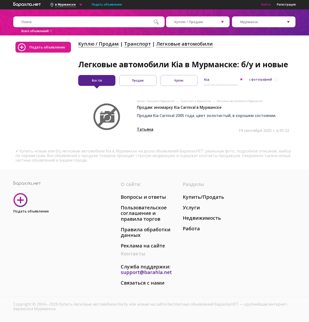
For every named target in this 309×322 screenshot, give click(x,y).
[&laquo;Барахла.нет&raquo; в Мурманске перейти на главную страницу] (27, 3)
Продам (138, 80)
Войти (266, 4)
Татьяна (145, 129)
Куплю (179, 80)
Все (97, 80)
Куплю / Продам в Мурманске (156, 101)
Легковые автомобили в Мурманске (240, 101)
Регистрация (286, 4)
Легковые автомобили (184, 44)
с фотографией (260, 79)
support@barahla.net (146, 272)
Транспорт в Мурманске (196, 101)
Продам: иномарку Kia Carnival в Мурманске (179, 107)
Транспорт (137, 44)
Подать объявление (107, 4)
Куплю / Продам (98, 44)
